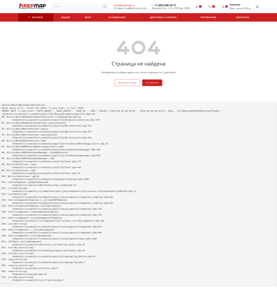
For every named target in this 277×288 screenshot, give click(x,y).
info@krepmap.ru (124, 5)
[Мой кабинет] (257, 7)
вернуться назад (127, 83)
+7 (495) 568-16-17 (165, 5)
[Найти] (105, 6)
